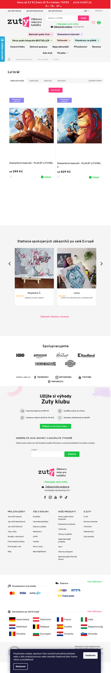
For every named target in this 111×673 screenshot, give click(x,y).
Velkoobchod (87, 531)
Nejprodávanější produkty (63, 540)
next (99, 263)
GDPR (34, 536)
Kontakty (35, 516)
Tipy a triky (11, 531)
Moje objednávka (38, 551)
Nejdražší (47, 81)
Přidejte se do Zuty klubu (53, 426)
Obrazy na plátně (64, 534)
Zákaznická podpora (62, 27)
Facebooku (42, 377)
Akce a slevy (37, 546)
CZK (84, 11)
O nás (84, 516)
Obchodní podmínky (39, 521)
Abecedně (60, 81)
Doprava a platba (38, 526)
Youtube (85, 377)
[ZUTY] (54, 472)
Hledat (82, 18)
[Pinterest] (59, 497)
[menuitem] (39, 34)
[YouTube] (54, 497)
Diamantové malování (65, 524)
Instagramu (64, 377)
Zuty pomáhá (87, 536)
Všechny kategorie (64, 552)
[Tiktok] (65, 497)
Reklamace (36, 531)
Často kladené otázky (15, 541)
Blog (8, 551)
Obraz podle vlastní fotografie (64, 517)
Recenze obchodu (89, 521)
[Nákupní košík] (99, 23)
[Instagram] (49, 497)
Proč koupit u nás (13, 546)
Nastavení (20, 666)
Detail (46, 177)
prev (9, 263)
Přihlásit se (70, 454)
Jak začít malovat (13, 11)
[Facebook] (43, 497)
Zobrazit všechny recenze (53, 316)
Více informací (93, 581)
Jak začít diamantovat (33, 11)
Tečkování (61, 529)
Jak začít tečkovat (54, 11)
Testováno (86, 526)
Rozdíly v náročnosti (14, 536)
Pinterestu (56, 382)
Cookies (35, 541)
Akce (59, 547)
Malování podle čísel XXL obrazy (66, 558)
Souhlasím (89, 655)
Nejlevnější (32, 81)
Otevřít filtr (54, 90)
